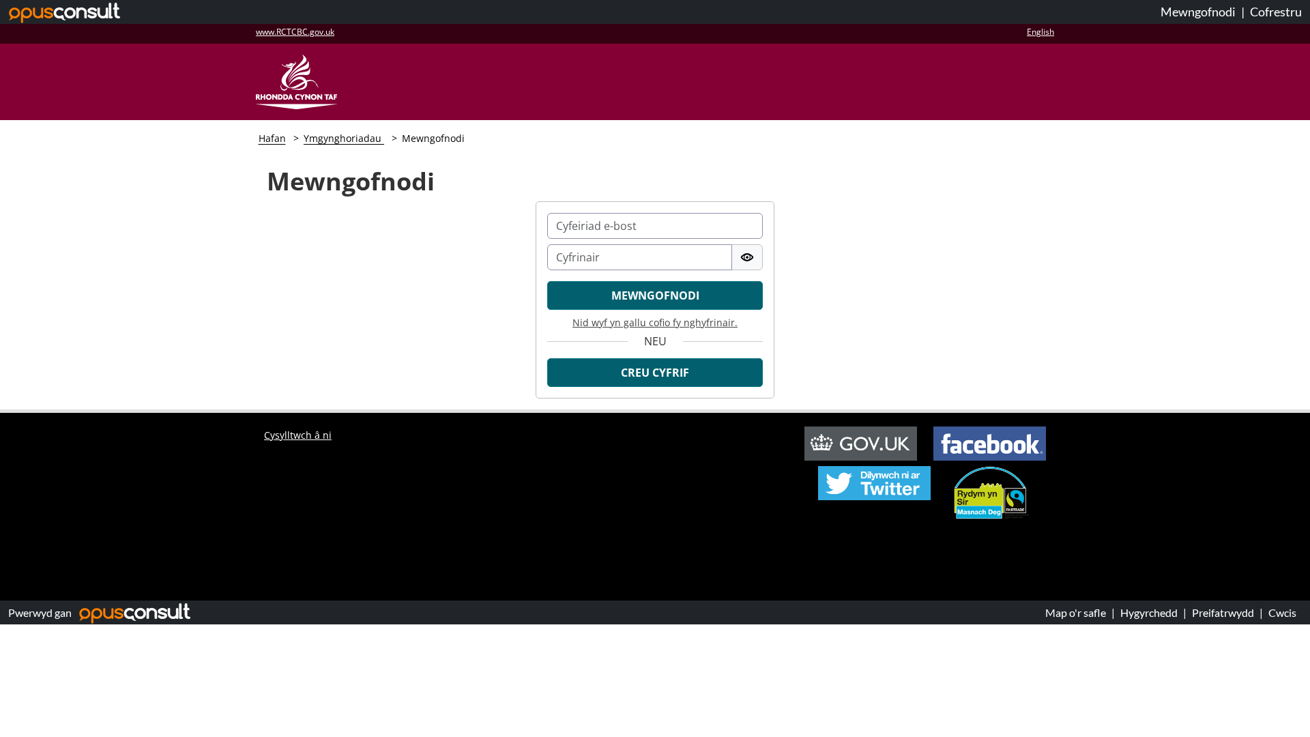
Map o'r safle (1075, 612)
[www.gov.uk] (867, 442)
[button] (655, 372)
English (1040, 32)
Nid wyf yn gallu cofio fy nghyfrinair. (655, 322)
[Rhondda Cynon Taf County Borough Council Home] (296, 80)
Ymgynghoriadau (344, 138)
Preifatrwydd (1223, 612)
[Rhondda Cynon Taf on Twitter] (874, 474)
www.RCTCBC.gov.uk (295, 32)
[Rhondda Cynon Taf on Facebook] (989, 442)
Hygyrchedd (1149, 612)
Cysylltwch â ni (298, 435)
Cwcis (1282, 612)
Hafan (272, 138)
